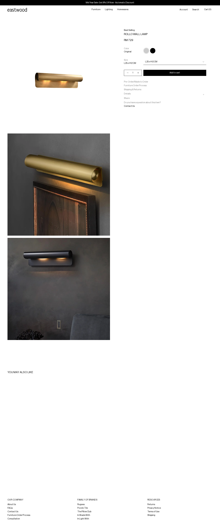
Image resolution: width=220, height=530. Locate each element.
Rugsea (81, 504)
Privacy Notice (154, 508)
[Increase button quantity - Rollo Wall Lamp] (138, 73)
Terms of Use (153, 512)
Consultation (13, 519)
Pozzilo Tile (82, 508)
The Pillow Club (84, 512)
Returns (151, 504)
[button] (96, 9)
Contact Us (129, 106)
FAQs (10, 508)
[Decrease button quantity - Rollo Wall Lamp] (127, 73)
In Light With (83, 519)
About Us (11, 504)
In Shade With (83, 515)
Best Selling (129, 30)
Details (127, 94)
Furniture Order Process (135, 86)
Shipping (151, 515)
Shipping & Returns (132, 90)
